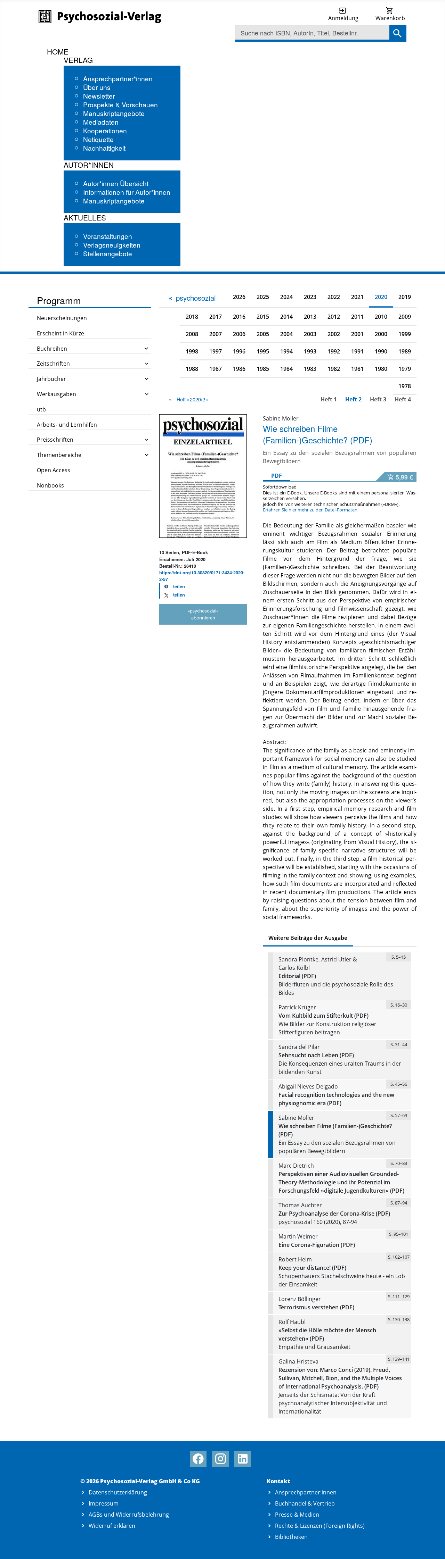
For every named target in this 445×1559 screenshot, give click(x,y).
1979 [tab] (404, 369)
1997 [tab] (215, 351)
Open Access (53, 470)
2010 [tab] (381, 316)
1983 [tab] (310, 369)
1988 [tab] (192, 369)
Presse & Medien (297, 1514)
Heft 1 (329, 399)
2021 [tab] (357, 297)
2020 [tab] (381, 297)
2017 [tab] (215, 316)
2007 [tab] (215, 334)
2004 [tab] (286, 334)
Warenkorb (390, 18)
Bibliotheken (291, 1537)
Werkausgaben (56, 394)
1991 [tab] (357, 351)
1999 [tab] (404, 334)
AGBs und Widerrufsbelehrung (129, 1514)
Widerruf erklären (112, 1525)
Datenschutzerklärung (118, 1492)
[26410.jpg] (203, 475)
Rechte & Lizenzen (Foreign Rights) (320, 1525)
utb (41, 409)
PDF (276, 476)
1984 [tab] (286, 369)
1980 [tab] (381, 369)
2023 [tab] (310, 297)
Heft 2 (353, 399)
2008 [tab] (192, 334)
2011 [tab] (357, 316)
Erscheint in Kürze (60, 333)
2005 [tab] (263, 334)
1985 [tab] (263, 369)
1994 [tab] (286, 351)
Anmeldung (343, 18)
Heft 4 (403, 399)
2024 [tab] (286, 297)
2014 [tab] (286, 316)
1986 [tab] (239, 369)
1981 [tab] (357, 369)
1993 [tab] (310, 351)
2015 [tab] (263, 316)
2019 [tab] (404, 297)
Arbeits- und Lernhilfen (67, 424)
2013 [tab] (310, 316)
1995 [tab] (263, 351)
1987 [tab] (215, 369)
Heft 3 (378, 399)
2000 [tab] (381, 334)
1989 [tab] (404, 351)
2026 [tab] (239, 297)
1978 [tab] (404, 386)
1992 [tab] (333, 351)
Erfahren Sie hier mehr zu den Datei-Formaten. (310, 510)
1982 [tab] (333, 369)
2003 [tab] (310, 334)
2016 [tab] (239, 316)
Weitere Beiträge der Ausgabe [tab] (307, 938)
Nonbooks (50, 485)
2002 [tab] (333, 334)
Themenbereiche (59, 455)
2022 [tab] (333, 297)
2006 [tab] (239, 334)
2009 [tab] (404, 316)
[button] (172, 587)
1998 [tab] (192, 351)
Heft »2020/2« (192, 399)
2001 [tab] (357, 334)
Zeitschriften (53, 363)
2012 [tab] (333, 316)
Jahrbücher (51, 379)
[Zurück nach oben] (431, 1546)
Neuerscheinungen (62, 318)
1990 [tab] (381, 351)
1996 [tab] (239, 351)
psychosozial (196, 298)
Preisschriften (55, 439)
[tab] (191, 298)
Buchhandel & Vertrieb (305, 1503)
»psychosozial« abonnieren (203, 614)
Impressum (104, 1503)
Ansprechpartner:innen (306, 1492)
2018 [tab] (192, 316)
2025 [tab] (263, 297)
